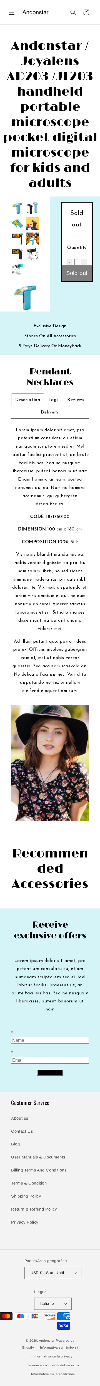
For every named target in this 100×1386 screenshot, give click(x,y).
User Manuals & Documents (38, 1157)
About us (19, 1118)
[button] (11, 12)
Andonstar (47, 1340)
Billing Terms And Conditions (39, 1170)
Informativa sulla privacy (52, 1356)
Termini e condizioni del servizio (53, 1365)
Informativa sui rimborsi (59, 1347)
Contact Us (22, 1131)
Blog (15, 1144)
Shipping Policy (26, 1196)
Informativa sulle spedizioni (53, 1374)
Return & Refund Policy (34, 1209)
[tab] (27, 400)
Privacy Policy (24, 1222)
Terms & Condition (29, 1183)
